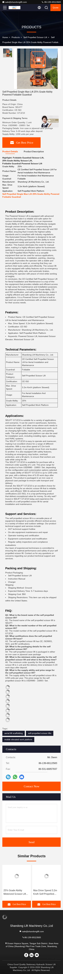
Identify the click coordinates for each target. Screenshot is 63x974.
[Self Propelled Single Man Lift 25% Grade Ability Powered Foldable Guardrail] (37, 68)
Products (16, 37)
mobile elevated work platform (18, 739)
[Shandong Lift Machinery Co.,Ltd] (14, 7)
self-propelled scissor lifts (39, 733)
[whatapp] (15, 776)
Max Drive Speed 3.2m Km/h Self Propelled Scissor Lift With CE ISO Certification (16, 892)
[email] (22, 777)
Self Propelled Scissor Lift (35, 37)
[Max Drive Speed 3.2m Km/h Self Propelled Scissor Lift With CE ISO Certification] (16, 876)
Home (5, 37)
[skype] (8, 777)
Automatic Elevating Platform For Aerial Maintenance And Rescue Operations (43, 892)
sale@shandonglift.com (16, 2)
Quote (55, 7)
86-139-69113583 (52, 2)
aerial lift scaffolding (13, 733)
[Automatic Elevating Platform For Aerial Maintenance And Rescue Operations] (46, 876)
